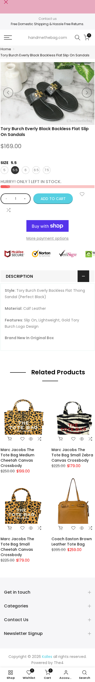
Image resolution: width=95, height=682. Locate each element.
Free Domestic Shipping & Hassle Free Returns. (47, 24)
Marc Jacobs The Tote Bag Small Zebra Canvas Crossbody (72, 455)
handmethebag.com (47, 37)
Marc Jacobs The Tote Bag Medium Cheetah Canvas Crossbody (17, 457)
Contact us (48, 18)
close (6, 2)
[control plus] (26, 198)
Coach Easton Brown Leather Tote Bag (71, 541)
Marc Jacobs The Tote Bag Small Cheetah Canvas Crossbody (17, 546)
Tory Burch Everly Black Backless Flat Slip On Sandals (45, 55)
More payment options (47, 238)
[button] (87, 93)
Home (6, 49)
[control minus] (5, 198)
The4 (59, 662)
